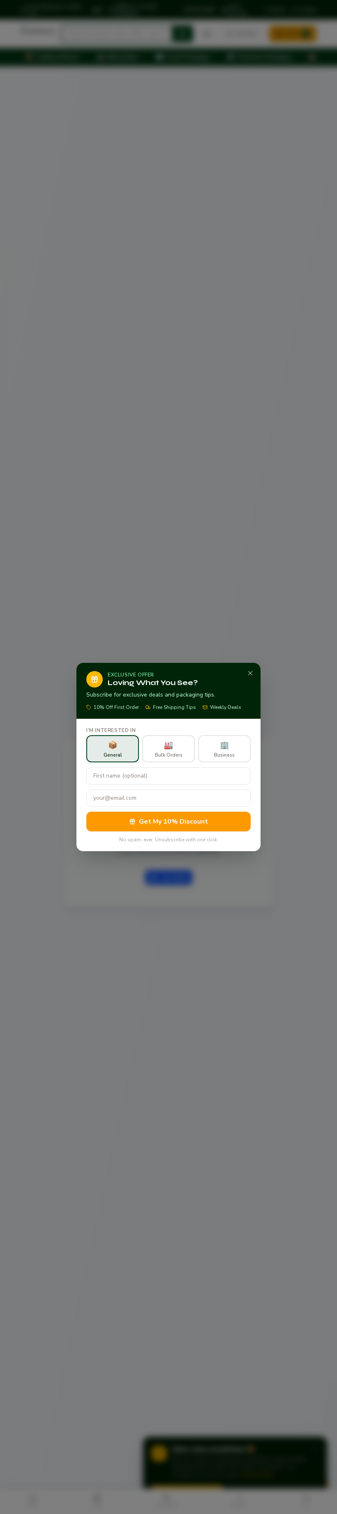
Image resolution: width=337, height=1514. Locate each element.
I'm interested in (111, 730)
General (113, 749)
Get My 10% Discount (173, 821)
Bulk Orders (168, 749)
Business (224, 749)
